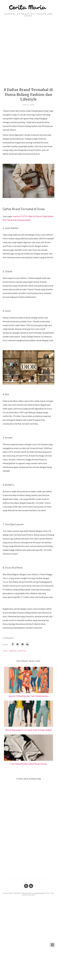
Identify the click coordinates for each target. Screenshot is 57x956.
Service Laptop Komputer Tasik (39, 893)
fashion (13, 651)
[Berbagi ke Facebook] (13, 644)
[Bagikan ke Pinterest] (22, 644)
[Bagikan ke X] (18, 644)
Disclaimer (17, 893)
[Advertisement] (28, 51)
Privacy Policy (8, 893)
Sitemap (25, 893)
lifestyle (21, 651)
